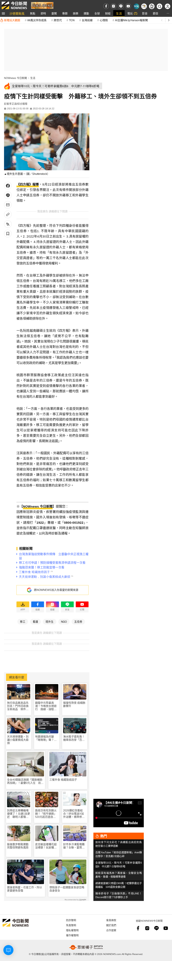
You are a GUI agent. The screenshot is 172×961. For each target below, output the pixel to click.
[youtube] (128, 6)
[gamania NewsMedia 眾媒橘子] (86, 947)
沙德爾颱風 (17, 13)
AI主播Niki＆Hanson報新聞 (131, 20)
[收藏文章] (8, 233)
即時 (43, 13)
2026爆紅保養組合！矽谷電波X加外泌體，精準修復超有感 (74, 814)
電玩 (130, 13)
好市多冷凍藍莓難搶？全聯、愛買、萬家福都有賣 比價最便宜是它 (74, 846)
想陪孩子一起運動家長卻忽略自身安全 (66, 889)
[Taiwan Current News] (136, 6)
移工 (22, 621)
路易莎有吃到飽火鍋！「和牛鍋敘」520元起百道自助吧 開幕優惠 (46, 814)
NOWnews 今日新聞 (15, 78)
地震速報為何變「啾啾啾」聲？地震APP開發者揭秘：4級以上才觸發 (46, 738)
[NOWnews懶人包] (144, 6)
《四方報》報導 (27, 184)
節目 (155, 13)
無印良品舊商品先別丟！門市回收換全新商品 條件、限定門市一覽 (18, 706)
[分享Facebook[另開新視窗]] (8, 185)
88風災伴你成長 (37, 20)
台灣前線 (87, 20)
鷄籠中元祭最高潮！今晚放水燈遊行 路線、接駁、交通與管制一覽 (46, 706)
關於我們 (111, 925)
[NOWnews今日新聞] (14, 5)
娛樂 (75, 13)
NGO (64, 621)
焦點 (32, 13)
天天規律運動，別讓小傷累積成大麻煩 (18, 739)
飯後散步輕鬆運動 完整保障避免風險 (18, 846)
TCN (72, 20)
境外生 (50, 621)
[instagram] (113, 6)
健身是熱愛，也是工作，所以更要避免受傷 (24, 889)
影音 (144, 13)
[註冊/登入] (167, 6)
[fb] (106, 6)
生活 (119, 13)
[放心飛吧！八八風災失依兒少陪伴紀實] (42, 5)
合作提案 (111, 930)
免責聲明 (71, 925)
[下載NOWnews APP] (152, 6)
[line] (121, 6)
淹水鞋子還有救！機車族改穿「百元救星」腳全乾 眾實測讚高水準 (74, 738)
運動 (86, 13)
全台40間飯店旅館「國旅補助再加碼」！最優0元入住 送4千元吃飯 (24, 781)
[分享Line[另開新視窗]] (8, 195)
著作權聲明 (72, 935)
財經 (108, 13)
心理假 (104, 20)
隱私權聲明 (72, 930)
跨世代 (58, 20)
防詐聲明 (71, 920)
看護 (35, 621)
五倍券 (78, 621)
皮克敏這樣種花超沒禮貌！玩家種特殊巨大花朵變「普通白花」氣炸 (46, 846)
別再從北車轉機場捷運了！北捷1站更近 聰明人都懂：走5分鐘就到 (18, 814)
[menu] (3, 13)
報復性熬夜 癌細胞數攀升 (74, 704)
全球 (97, 13)
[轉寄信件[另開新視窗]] (8, 205)
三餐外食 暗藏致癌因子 (63, 779)
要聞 (54, 13)
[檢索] (159, 6)
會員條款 (111, 920)
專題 (65, 13)
